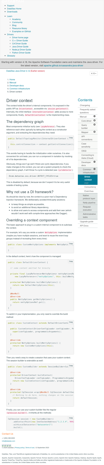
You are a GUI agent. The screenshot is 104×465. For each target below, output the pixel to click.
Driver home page (20, 37)
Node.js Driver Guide (21, 49)
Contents (85, 99)
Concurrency (90, 186)
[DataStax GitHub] (10, 445)
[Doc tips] (5, 445)
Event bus (88, 191)
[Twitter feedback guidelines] (8, 445)
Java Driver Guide (20, 46)
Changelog (85, 105)
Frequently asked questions (87, 111)
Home (12, 79)
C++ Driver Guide (20, 40)
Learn (9, 16)
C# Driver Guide (19, 43)
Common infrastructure (20, 88)
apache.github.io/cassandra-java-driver (63, 65)
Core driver (86, 120)
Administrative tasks (89, 215)
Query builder (84, 126)
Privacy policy (19, 447)
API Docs (84, 225)
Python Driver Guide (21, 52)
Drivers (10, 34)
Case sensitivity (85, 145)
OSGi (83, 150)
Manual (13, 82)
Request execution (87, 208)
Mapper (84, 132)
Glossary (11, 55)
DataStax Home (14, 8)
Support (10, 5)
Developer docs (17, 85)
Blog (14, 25)
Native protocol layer (89, 197)
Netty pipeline (89, 202)
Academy (16, 19)
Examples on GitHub (21, 31)
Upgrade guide (86, 221)
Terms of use (29, 447)
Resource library (19, 28)
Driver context (88, 179)
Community (17, 22)
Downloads (12, 11)
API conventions (86, 138)
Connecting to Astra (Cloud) (87, 156)
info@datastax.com (8, 441)
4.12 (93, 73)
